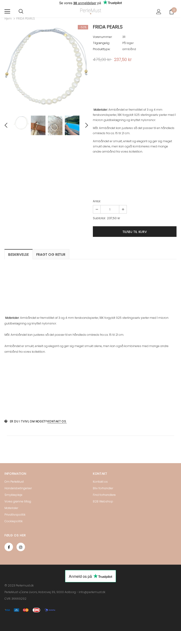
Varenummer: (102, 37)
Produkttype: (101, 49)
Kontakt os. (57, 421)
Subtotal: (99, 218)
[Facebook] (8, 547)
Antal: (97, 201)
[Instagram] (20, 547)
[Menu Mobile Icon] (7, 11)
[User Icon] (158, 11)
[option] (46, 67)
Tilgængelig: (101, 43)
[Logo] (90, 11)
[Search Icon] (21, 11)
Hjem (8, 18)
